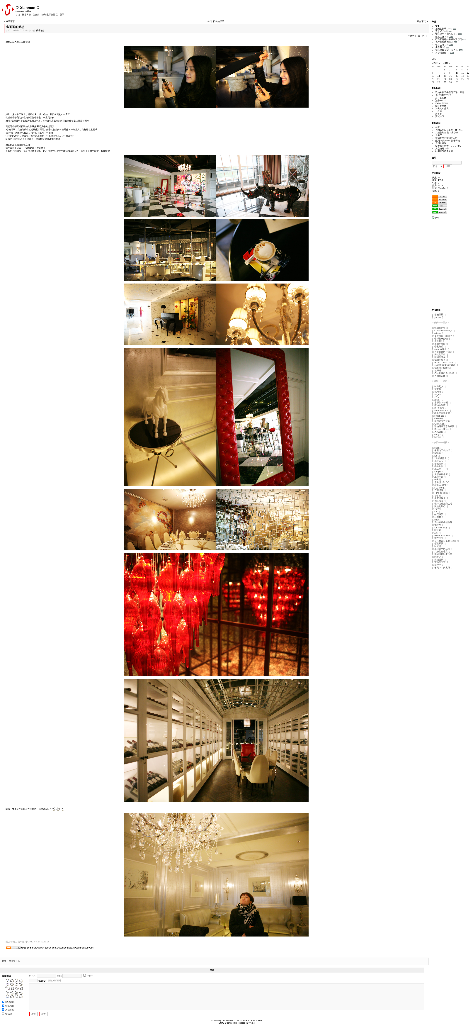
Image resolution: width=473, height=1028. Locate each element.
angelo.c (438, 394)
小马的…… (439, 469)
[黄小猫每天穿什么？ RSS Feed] (461, 50)
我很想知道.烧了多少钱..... (448, 132)
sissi (436, 448)
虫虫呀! (438, 341)
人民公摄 (438, 431)
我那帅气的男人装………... (448, 151)
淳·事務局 (439, 407)
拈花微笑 (438, 514)
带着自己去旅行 (442, 450)
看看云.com (440, 485)
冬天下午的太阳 (442, 567)
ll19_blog (439, 487)
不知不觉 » (422, 21)
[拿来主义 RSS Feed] (451, 36)
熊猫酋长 (438, 559)
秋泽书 (437, 370)
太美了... (439, 135)
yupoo (437, 317)
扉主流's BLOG (441, 482)
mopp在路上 (440, 349)
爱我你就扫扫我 (443, 95)
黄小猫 (39, 30)
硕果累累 (438, 543)
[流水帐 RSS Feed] (450, 31)
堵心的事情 (440, 106)
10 (457, 73)
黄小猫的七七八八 (444, 34)
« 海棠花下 (9, 21)
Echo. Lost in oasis (443, 362)
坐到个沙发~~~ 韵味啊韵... (448, 140)
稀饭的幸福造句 (442, 413)
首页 (18, 14)
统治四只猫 (439, 405)
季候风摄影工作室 (443, 554)
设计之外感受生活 (443, 503)
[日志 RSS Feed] (439, 196)
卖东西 (438, 47)
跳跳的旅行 (439, 506)
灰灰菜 (437, 389)
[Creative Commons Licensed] (439, 209)
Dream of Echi (441, 429)
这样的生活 (440, 97)
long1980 (439, 471)
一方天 (437, 479)
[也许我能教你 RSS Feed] (455, 42)
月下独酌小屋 (441, 474)
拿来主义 (439, 36)
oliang (437, 333)
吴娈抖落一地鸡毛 (443, 336)
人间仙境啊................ (445, 143)
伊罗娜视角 (440, 498)
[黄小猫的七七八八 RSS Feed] (460, 34)
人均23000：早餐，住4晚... (448, 130)
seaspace (439, 416)
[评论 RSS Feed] (439, 202)
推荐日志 (26, 14)
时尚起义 (438, 386)
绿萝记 (437, 557)
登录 (62, 14)
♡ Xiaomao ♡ (28, 8)
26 (468, 79)
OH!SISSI (439, 424)
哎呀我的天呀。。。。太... (448, 146)
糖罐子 (437, 399)
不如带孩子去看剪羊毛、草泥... (450, 92)
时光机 (437, 546)
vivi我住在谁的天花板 (444, 365)
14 (438, 76)
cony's (437, 434)
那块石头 (438, 461)
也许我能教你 (442, 42)
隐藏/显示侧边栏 (50, 14)
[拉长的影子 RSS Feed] (454, 28)
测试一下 (439, 116)
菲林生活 (439, 44)
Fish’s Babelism (442, 535)
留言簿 (36, 14)
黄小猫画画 (440, 52)
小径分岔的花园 (442, 549)
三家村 (437, 517)
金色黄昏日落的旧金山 (445, 541)
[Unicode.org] (439, 205)
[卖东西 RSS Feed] (447, 47)
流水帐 (438, 31)
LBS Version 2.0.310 (231, 1020)
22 (445, 79)
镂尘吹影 (438, 466)
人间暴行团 (439, 376)
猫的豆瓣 (438, 314)
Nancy (437, 453)
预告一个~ (440, 100)
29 (445, 82)
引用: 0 (435, 182)
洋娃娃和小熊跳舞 (443, 522)
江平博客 (438, 490)
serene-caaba (441, 410)
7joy (436, 509)
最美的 (438, 114)
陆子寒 (438, 530)
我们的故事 (439, 360)
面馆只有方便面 (442, 421)
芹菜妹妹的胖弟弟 (443, 352)
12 (468, 73)
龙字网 (437, 525)
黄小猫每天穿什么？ (445, 50)
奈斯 (437, 127)
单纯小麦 (438, 477)
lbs (435, 511)
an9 (436, 533)
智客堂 (437, 495)
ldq (436, 455)
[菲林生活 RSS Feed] (451, 44)
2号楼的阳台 (440, 458)
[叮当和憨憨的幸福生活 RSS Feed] (464, 39)
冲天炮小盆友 (442, 108)
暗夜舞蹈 (438, 346)
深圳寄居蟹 (439, 328)
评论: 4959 (437, 180)
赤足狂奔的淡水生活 (444, 373)
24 (457, 79)
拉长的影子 (440, 28)
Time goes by (441, 493)
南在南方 (438, 538)
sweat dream (441, 103)
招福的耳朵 (439, 357)
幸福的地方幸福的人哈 (446, 138)
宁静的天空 (439, 562)
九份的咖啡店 (441, 551)
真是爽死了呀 (442, 148)
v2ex (436, 397)
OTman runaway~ (443, 330)
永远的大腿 (439, 344)
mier (436, 519)
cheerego (439, 418)
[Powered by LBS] (439, 212)
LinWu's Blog (441, 527)
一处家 (438, 111)
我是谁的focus (441, 368)
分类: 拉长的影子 (215, 21)
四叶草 (437, 565)
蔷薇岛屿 (438, 463)
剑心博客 (438, 501)
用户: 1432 (437, 185)
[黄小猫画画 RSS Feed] (452, 52)
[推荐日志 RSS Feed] (439, 199)
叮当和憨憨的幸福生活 (446, 39)
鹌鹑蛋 (437, 392)
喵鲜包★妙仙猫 (442, 338)
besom (437, 437)
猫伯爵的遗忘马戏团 (444, 426)
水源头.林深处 (441, 402)
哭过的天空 (439, 354)
